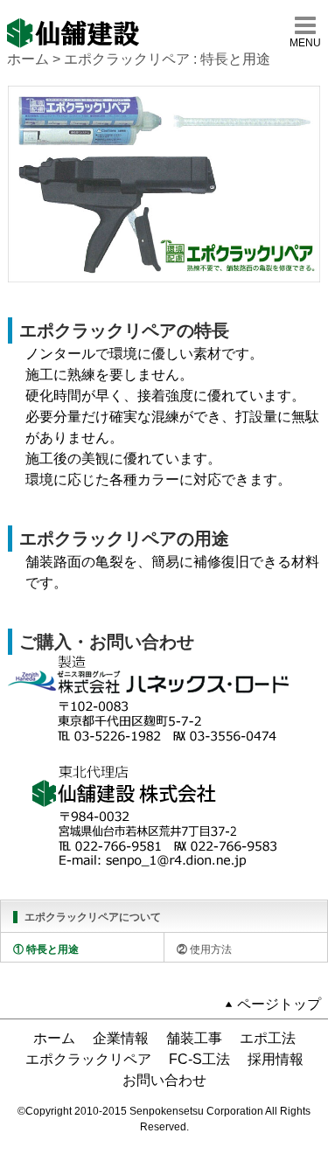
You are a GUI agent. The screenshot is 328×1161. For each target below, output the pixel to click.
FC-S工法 (199, 1059)
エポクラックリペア (88, 1059)
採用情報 (276, 1059)
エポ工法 (268, 1038)
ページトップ (279, 1004)
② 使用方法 (204, 949)
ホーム (28, 59)
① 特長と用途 (46, 949)
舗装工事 (194, 1038)
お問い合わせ (164, 1080)
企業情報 (121, 1038)
